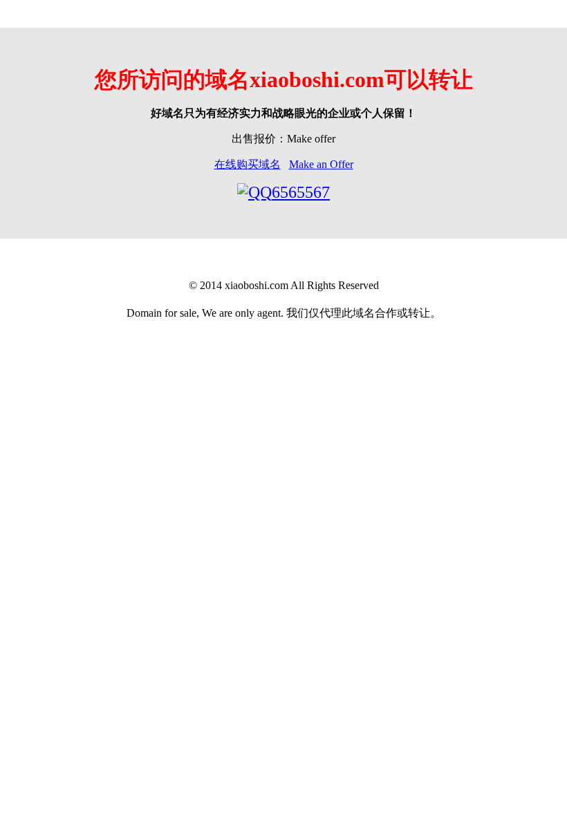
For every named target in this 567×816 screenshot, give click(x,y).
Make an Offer (321, 164)
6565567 (301, 192)
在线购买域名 (247, 164)
